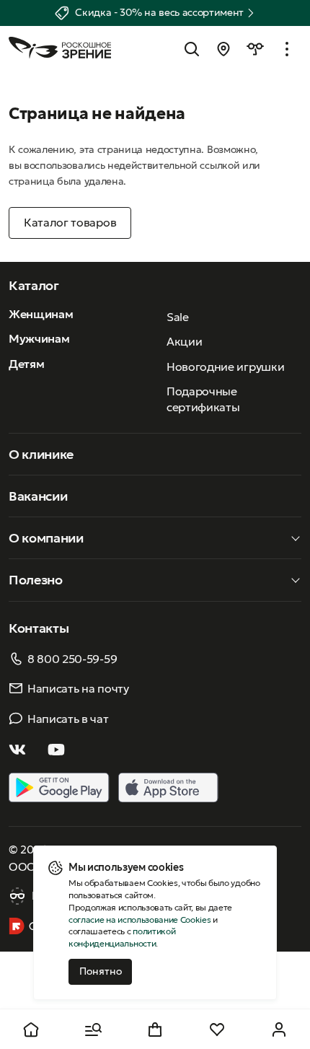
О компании (46, 538)
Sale (178, 317)
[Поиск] (191, 49)
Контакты (38, 628)
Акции (184, 341)
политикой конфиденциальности (121, 937)
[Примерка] (255, 49)
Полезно (36, 579)
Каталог (34, 285)
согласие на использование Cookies (139, 919)
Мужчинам (39, 338)
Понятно (100, 971)
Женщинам (41, 314)
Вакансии (38, 496)
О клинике (41, 454)
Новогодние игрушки (225, 366)
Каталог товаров (70, 222)
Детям (26, 363)
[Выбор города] (223, 49)
